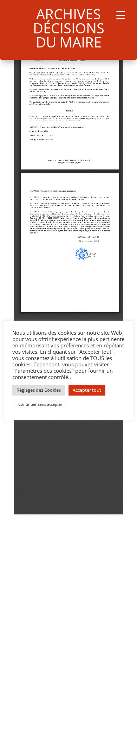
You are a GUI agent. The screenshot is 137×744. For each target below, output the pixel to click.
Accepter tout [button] (87, 390)
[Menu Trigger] (120, 15)
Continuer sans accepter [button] (40, 404)
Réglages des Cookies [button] (39, 390)
